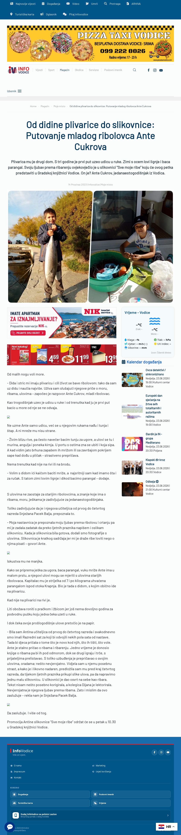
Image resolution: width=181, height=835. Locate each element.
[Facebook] (148, 69)
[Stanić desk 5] (61, 354)
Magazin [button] (64, 69)
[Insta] (155, 69)
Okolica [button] (79, 69)
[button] (134, 70)
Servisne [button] (94, 69)
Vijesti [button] (39, 69)
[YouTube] (168, 752)
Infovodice (94, 184)
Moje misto (107, 184)
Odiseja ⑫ (152, 481)
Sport (51, 69)
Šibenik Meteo (164, 352)
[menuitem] (22, 14)
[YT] (161, 69)
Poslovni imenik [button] (113, 69)
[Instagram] (161, 752)
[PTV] (90, 43)
